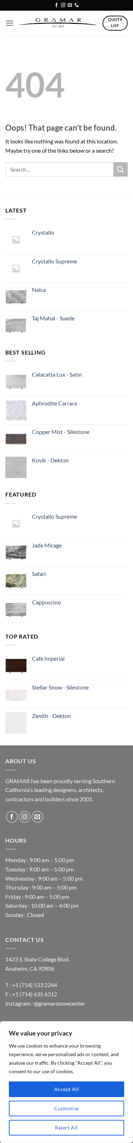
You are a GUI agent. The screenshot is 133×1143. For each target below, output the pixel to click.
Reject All (66, 1127)
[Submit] (120, 169)
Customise (66, 1108)
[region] (66, 1082)
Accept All (66, 1089)
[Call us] (76, 5)
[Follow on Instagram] (63, 5)
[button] (9, 23)
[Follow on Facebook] (56, 5)
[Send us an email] (70, 5)
